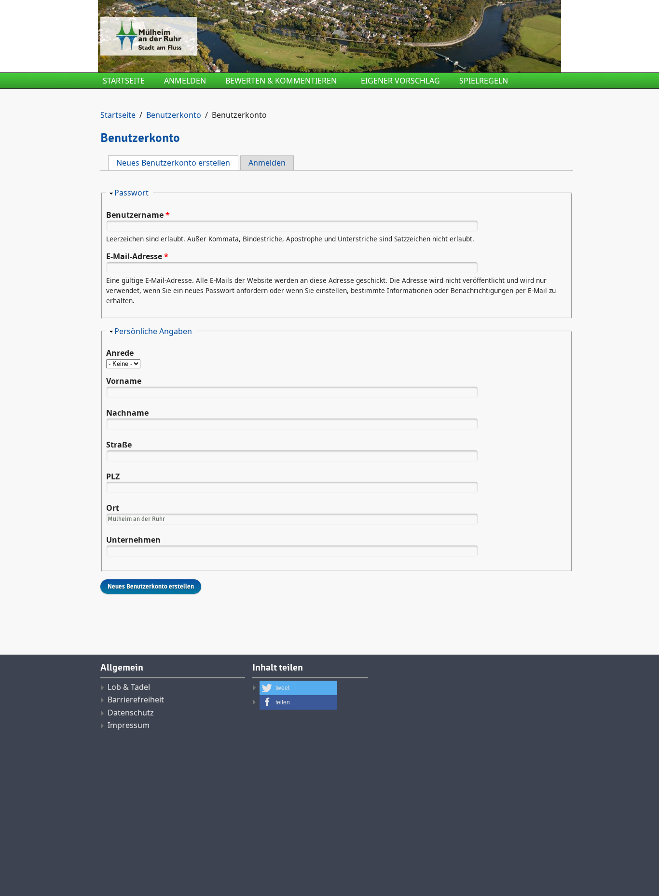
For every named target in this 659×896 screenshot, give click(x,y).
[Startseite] (249, 36)
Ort (112, 508)
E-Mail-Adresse (137, 257)
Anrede (120, 353)
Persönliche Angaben (153, 331)
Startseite (124, 80)
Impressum (129, 725)
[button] (298, 688)
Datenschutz (131, 712)
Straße (119, 445)
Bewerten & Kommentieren (281, 80)
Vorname (123, 381)
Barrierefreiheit (136, 699)
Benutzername (138, 215)
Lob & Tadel (129, 687)
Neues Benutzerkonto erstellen (177, 162)
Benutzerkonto (173, 115)
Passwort (131, 192)
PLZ (113, 477)
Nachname (127, 413)
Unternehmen (133, 540)
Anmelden (185, 80)
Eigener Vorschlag (400, 80)
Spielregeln (483, 80)
